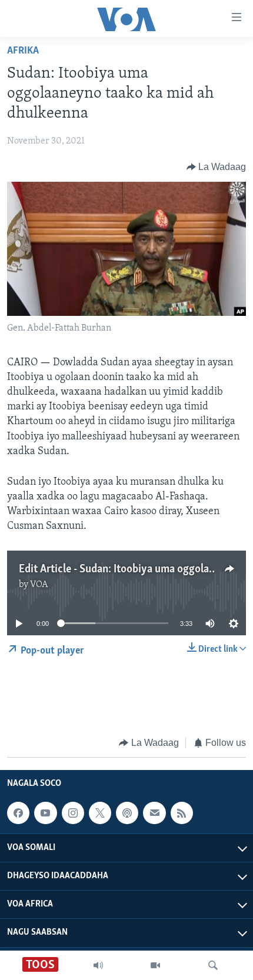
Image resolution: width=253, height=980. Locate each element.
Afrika (23, 51)
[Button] (217, 167)
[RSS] (182, 813)
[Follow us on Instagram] (73, 813)
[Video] (155, 965)
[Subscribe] (154, 813)
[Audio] (98, 965)
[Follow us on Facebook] (18, 813)
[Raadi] (213, 965)
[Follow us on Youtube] (45, 813)
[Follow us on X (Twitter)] (100, 813)
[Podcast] (127, 813)
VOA (39, 584)
